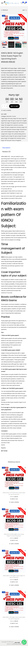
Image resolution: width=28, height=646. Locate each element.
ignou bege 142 (10, 136)
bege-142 (3, 123)
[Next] (24, 27)
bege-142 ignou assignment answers (11, 127)
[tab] (14, 147)
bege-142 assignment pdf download (17, 123)
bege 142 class (17, 118)
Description (6, 148)
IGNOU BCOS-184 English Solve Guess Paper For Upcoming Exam (14, 535)
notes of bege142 (16, 140)
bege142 (3, 136)
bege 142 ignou (12, 121)
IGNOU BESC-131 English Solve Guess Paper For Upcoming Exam (14, 618)
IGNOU (14, 196)
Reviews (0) (6, 152)
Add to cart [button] (15, 499)
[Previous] (4, 27)
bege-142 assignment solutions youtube (12, 125)
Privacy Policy (17, 644)
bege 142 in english (21, 121)
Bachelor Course (11, 116)
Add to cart (14, 106)
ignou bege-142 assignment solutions (11, 138)
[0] (22, 3)
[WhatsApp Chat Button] (24, 642)
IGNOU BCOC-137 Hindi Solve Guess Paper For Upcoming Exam (14, 493)
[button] (6, 110)
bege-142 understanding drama (17, 134)
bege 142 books (8, 118)
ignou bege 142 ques (20, 136)
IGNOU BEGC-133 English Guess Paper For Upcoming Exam (14, 576)
